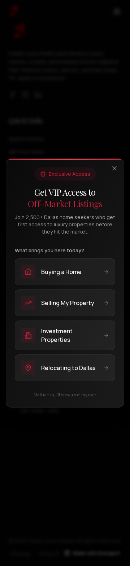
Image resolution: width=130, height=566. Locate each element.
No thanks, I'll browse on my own (65, 395)
